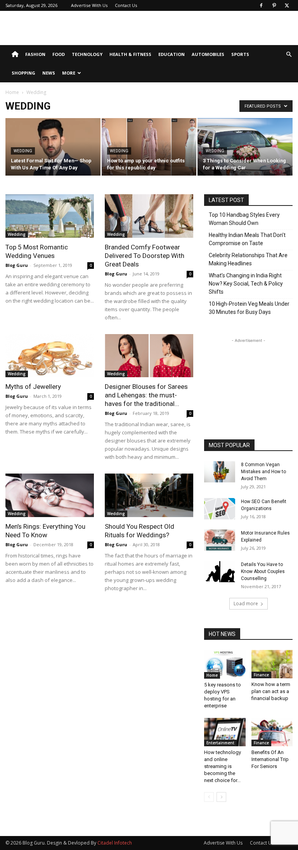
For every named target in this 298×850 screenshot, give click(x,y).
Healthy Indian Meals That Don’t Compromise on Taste (247, 239)
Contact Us (126, 5)
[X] (287, 5)
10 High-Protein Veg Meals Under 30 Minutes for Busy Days (249, 308)
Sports (240, 54)
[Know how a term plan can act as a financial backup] (272, 664)
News (48, 73)
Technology (87, 54)
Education (171, 54)
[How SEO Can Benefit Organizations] (219, 508)
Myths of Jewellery (33, 386)
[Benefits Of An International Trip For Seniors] (272, 732)
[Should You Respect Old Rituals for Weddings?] (149, 495)
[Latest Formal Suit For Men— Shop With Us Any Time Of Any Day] (52, 152)
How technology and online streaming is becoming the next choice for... (222, 766)
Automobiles (208, 54)
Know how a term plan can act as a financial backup (270, 691)
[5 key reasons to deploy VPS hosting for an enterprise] (225, 664)
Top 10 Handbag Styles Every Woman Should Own (244, 219)
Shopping (23, 73)
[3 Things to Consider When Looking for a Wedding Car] (245, 147)
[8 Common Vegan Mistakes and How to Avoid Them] (219, 471)
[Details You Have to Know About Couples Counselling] (219, 571)
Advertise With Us (89, 5)
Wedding (23, 151)
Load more (246, 603)
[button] (288, 54)
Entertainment (220, 742)
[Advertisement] (201, 28)
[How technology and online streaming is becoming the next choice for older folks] (225, 732)
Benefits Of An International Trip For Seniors (270, 759)
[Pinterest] (274, 5)
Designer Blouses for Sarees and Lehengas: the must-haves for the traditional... (146, 395)
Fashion (35, 54)
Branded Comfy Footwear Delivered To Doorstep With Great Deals (144, 255)
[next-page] (221, 797)
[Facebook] (261, 5)
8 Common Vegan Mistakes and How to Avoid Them (263, 471)
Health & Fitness (130, 54)
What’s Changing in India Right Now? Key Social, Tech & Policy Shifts (246, 283)
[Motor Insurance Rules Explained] (219, 540)
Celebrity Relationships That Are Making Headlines (248, 259)
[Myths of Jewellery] (49, 356)
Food (58, 54)
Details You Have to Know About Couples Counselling (263, 571)
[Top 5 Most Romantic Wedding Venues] (49, 216)
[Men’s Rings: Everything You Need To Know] (49, 495)
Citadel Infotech (114, 843)
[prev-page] (209, 797)
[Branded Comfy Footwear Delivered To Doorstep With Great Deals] (149, 216)
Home (12, 92)
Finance (261, 675)
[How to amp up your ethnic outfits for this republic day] (149, 147)
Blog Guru (16, 265)
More (68, 73)
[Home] (15, 54)
